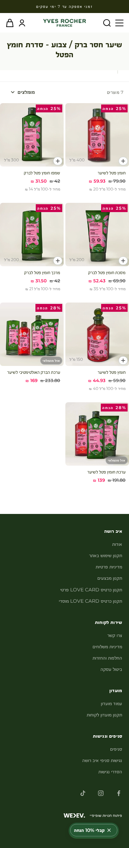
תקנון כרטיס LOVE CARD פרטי (91, 590)
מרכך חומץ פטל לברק (42, 272)
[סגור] (109, 830)
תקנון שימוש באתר (105, 555)
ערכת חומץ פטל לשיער (106, 472)
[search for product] (107, 23)
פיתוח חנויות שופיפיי (106, 815)
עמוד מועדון (111, 703)
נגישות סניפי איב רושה (102, 760)
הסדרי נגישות (110, 772)
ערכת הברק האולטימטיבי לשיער (33, 372)
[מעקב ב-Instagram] (100, 793)
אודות (117, 544)
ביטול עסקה (111, 669)
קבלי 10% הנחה (89, 830)
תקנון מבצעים (109, 578)
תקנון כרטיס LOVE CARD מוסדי (90, 601)
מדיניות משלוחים (107, 646)
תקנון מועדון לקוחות (104, 715)
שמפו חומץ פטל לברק (42, 172)
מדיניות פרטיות (109, 567)
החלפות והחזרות (107, 658)
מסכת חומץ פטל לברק (107, 272)
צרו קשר (114, 635)
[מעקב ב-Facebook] (118, 793)
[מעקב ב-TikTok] (82, 793)
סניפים (116, 749)
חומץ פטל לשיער (112, 172)
